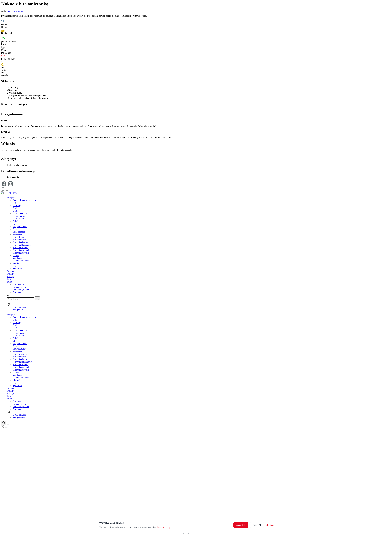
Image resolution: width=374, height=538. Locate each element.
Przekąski (17, 234)
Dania (15, 211)
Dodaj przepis (19, 307)
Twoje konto (19, 309)
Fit (14, 224)
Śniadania (11, 271)
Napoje (16, 229)
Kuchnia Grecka (20, 242)
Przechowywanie (21, 289)
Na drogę (17, 205)
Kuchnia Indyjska (21, 253)
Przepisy (11, 197)
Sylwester (17, 268)
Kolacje (10, 276)
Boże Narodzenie (21, 260)
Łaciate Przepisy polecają (24, 200)
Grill (15, 203)
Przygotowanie (20, 287)
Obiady (10, 274)
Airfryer (16, 208)
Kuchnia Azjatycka (22, 250)
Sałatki (16, 221)
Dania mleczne (20, 213)
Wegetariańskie (20, 226)
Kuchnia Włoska (20, 247)
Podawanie (18, 292)
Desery (10, 279)
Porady (10, 281)
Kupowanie (18, 284)
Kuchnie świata (20, 237)
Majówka (17, 263)
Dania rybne (18, 218)
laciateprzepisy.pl (16, 11)
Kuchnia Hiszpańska (22, 245)
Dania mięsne (19, 216)
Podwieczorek (19, 232)
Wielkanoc (18, 258)
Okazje (16, 255)
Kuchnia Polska (20, 239)
